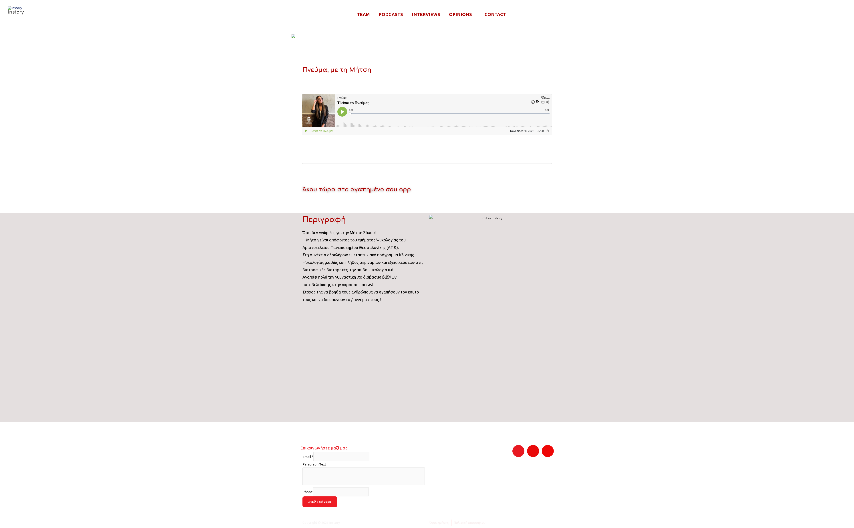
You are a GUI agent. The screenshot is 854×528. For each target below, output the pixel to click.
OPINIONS (460, 14)
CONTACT (495, 14)
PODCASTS (391, 14)
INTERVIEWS (426, 14)
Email (307, 457)
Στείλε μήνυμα (319, 502)
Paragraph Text (314, 464)
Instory (16, 12)
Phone (307, 492)
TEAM (363, 14)
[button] (841, 14)
